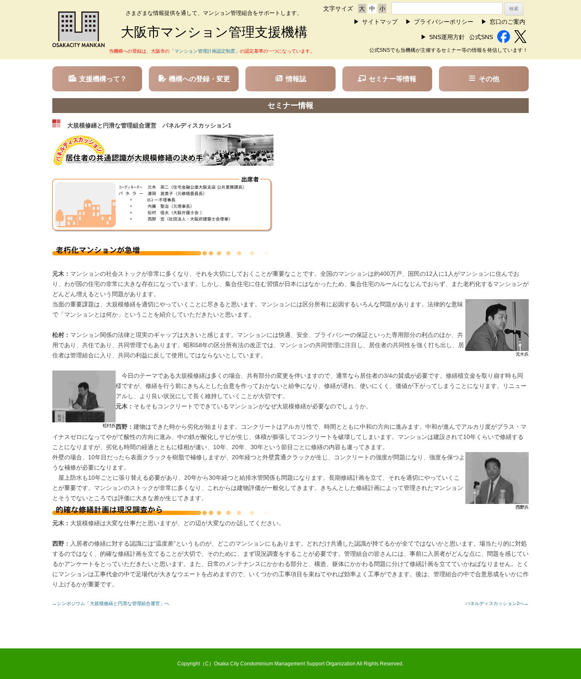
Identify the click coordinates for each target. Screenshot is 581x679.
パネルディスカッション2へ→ (497, 603)
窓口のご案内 (507, 21)
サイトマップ (380, 21)
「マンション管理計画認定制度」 (205, 51)
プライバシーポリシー (443, 21)
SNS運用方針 (447, 37)
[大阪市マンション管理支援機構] (78, 45)
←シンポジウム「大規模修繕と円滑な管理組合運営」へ (110, 603)
